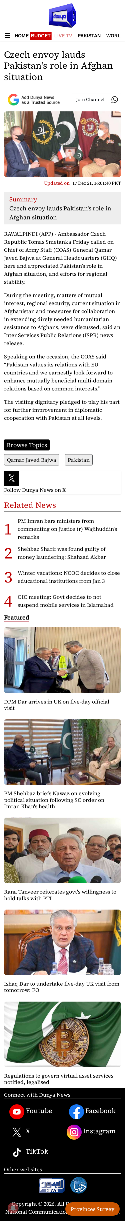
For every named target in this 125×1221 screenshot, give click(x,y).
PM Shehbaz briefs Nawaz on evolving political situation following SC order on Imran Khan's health (54, 800)
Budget (41, 35)
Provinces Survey (92, 1209)
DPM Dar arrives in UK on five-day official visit (56, 705)
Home (22, 35)
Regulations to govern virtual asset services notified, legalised (58, 1079)
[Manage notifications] (13, 1208)
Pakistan (89, 35)
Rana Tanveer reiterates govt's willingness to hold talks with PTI (60, 895)
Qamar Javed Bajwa (31, 459)
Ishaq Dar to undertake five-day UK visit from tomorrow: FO (61, 987)
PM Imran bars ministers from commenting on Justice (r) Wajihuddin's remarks (67, 528)
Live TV (63, 35)
